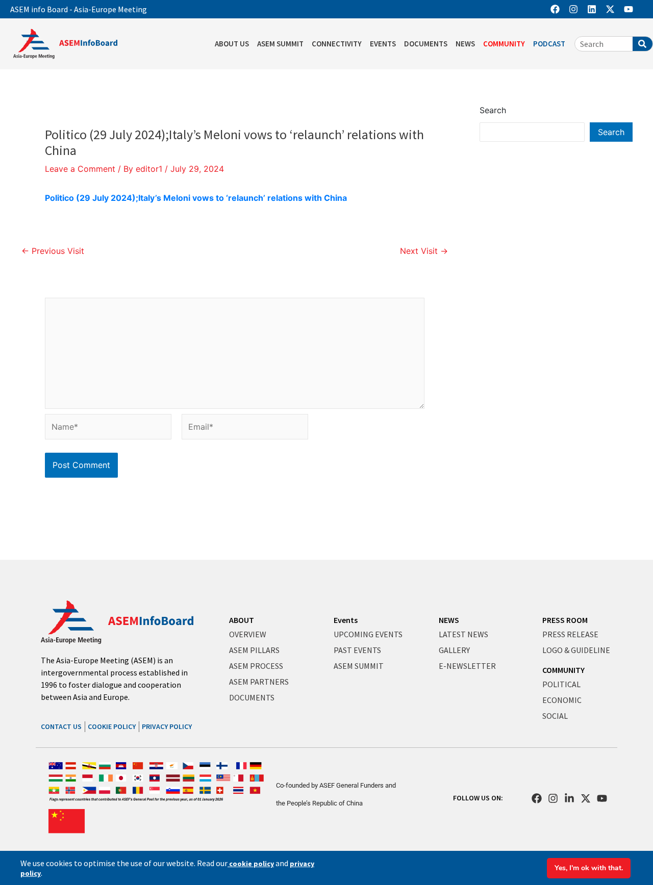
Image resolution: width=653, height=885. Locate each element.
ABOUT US (232, 43)
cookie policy (251, 863)
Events (346, 620)
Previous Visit (52, 251)
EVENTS (383, 43)
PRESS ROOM (565, 620)
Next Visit (424, 251)
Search (493, 110)
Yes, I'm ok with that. (589, 868)
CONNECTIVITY (337, 43)
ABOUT (241, 620)
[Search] (642, 44)
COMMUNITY (504, 43)
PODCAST (549, 43)
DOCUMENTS (425, 43)
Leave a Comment (80, 169)
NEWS (465, 43)
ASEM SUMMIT (280, 43)
